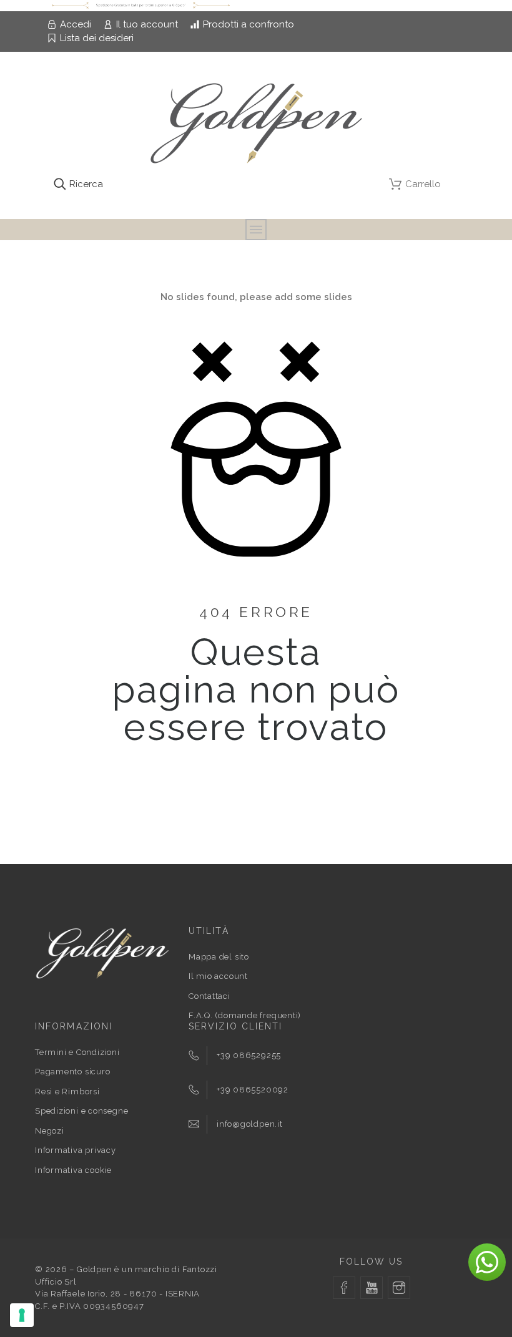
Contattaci (209, 996)
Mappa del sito (219, 956)
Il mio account (218, 976)
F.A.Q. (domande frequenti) (245, 1015)
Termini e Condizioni (77, 1052)
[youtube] (371, 1287)
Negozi (49, 1130)
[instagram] (399, 1287)
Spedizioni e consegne (81, 1111)
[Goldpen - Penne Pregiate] (256, 123)
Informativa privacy (75, 1150)
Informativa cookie (73, 1170)
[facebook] (344, 1287)
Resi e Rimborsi (67, 1091)
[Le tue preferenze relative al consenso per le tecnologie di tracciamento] (22, 1315)
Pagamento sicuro (72, 1071)
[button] (487, 1262)
